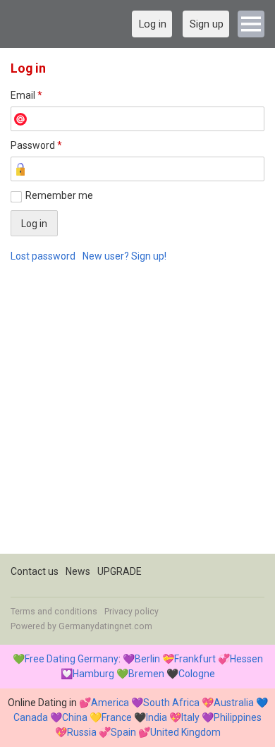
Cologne (196, 673)
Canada (30, 717)
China (74, 717)
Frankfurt (195, 658)
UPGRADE (119, 571)
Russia (82, 732)
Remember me (59, 195)
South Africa (171, 702)
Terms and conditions (54, 612)
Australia (234, 702)
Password (36, 145)
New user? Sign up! (124, 256)
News (78, 571)
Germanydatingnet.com (105, 626)
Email (26, 95)
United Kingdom (185, 732)
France (117, 717)
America (110, 702)
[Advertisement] (137, 416)
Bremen (146, 673)
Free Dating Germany (71, 658)
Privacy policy (131, 612)
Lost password (43, 256)
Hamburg (93, 673)
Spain (123, 732)
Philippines (238, 717)
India (156, 717)
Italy (190, 717)
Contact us (35, 571)
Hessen (246, 658)
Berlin (147, 658)
